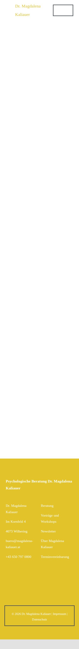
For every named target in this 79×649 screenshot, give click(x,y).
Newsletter (48, 531)
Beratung (47, 506)
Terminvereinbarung (55, 557)
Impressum (59, 614)
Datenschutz (39, 619)
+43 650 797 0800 (18, 557)
